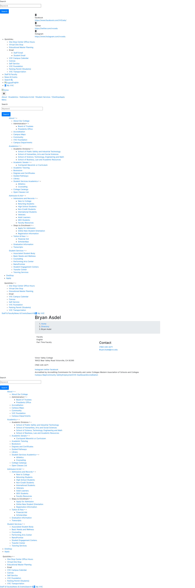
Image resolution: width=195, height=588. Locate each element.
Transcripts (18, 247)
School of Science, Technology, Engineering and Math (41, 157)
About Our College (21, 121)
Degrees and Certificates (24, 173)
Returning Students (26, 204)
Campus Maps (19, 134)
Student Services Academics (25, 181)
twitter (47, 369)
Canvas (12, 61)
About (4, 97)
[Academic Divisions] (32, 149)
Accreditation (19, 132)
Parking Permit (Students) (20, 69)
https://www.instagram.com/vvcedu (50, 36)
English (15, 82)
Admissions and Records (23, 198)
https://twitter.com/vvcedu (46, 28)
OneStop (56, 97)
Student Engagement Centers (26, 267)
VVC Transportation (17, 72)
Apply (62, 97)
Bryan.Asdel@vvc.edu (108, 350)
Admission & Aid (27, 97)
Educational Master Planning (21, 47)
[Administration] (28, 124)
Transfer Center (20, 269)
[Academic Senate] (30, 162)
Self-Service (14, 63)
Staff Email (18, 53)
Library (16, 178)
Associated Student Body (24, 253)
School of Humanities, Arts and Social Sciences (38, 154)
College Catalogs (20, 189)
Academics (14, 97)
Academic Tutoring (21, 168)
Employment (67, 375)
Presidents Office (25, 129)
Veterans (21, 214)
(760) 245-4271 (106, 347)
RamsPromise (19, 264)
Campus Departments (22, 142)
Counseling (22, 187)
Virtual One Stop (16, 44)
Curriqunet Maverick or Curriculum (33, 165)
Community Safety (54, 375)
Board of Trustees (25, 126)
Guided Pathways (20, 176)
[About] (16, 118)
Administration (19, 123)
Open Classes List (21, 192)
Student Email (19, 55)
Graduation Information (23, 244)
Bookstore (17, 170)
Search (3, 1)
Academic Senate (20, 162)
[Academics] (20, 146)
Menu (4, 100)
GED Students (24, 220)
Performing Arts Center (23, 261)
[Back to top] (0, 352)
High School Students (27, 206)
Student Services (43, 97)
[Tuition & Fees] (27, 236)
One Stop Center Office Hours (22, 42)
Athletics (21, 184)
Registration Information (28, 233)
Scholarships (23, 241)
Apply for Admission (26, 228)
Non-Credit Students (27, 209)
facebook (54, 369)
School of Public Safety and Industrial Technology (39, 151)
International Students (27, 212)
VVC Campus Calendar (19, 58)
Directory (45, 326)
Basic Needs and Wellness (24, 256)
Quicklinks (8, 283)
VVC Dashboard (79, 375)
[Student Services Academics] (40, 181)
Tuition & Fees (19, 236)
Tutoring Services (20, 272)
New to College (24, 201)
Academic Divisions (21, 149)
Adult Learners (24, 217)
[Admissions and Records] (36, 198)
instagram (39, 369)
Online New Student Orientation (31, 231)
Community (18, 137)
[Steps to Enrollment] (32, 225)
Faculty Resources (26, 223)
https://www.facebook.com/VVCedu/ (50, 20)
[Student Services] (25, 251)
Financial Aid (23, 239)
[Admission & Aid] (25, 196)
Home (43, 324)
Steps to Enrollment (21, 225)
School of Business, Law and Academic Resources (39, 159)
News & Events (11, 77)
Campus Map (40, 375)
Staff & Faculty (11, 74)
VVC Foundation (16, 66)
